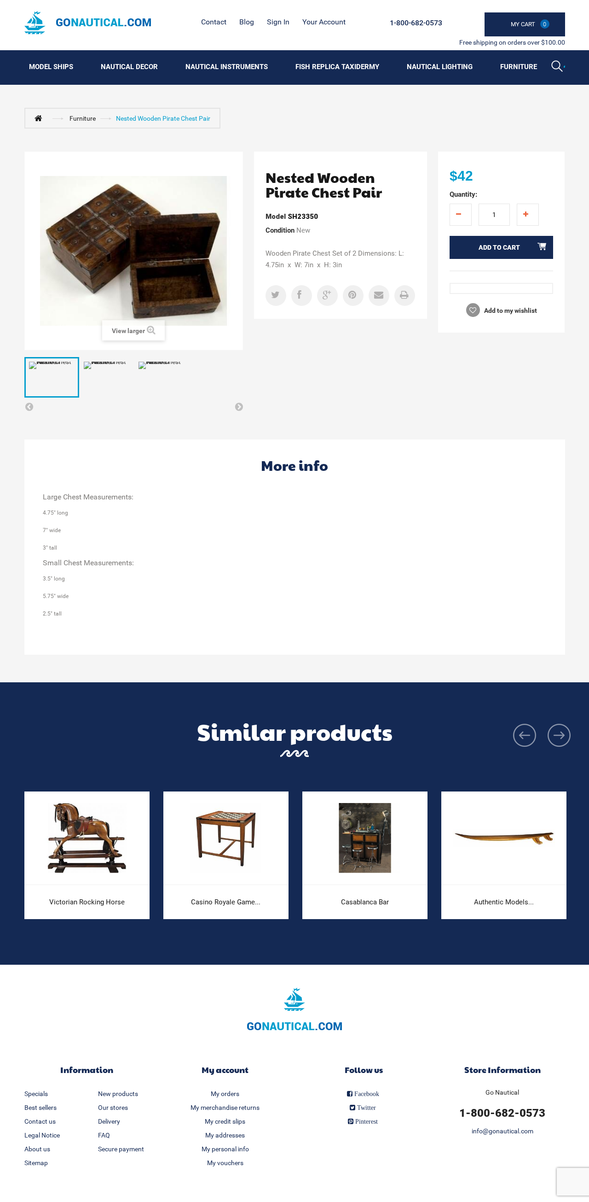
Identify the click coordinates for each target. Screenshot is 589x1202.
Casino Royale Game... (225, 902)
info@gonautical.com (502, 1131)
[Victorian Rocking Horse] (87, 838)
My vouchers (225, 1163)
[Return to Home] (40, 118)
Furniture (518, 67)
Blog (246, 22)
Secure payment (121, 1149)
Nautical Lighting (440, 67)
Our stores (113, 1107)
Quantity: (463, 194)
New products (118, 1093)
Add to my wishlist (510, 310)
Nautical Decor (129, 67)
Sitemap (36, 1163)
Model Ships (51, 67)
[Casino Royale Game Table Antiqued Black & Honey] (226, 838)
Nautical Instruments (226, 67)
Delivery (109, 1121)
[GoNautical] (87, 22)
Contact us (40, 1121)
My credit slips (225, 1121)
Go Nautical (502, 1092)
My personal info (225, 1149)
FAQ (104, 1135)
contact (213, 22)
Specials (36, 1093)
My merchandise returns (225, 1107)
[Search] (558, 67)
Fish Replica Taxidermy (337, 67)
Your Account (324, 22)
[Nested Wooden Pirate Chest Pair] (51, 377)
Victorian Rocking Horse (87, 902)
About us (37, 1149)
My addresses (225, 1135)
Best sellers (40, 1107)
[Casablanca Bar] (364, 838)
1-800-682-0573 (416, 22)
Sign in (278, 22)
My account (225, 1069)
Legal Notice (42, 1135)
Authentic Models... (504, 902)
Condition (280, 230)
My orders (225, 1093)
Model (276, 216)
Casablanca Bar (365, 902)
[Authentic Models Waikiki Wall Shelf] (503, 838)
